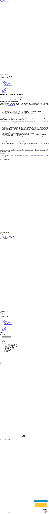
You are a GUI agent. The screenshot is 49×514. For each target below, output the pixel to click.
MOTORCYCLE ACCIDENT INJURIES (11, 346)
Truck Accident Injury (7, 84)
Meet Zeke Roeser (4, 90)
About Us (3, 81)
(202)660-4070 (2, 314)
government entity (39, 118)
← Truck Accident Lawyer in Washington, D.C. (7, 236)
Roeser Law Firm (15, 155)
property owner (11, 111)
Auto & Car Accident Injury (8, 83)
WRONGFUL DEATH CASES (10, 348)
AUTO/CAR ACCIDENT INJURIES (11, 344)
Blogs (3, 91)
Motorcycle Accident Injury (8, 85)
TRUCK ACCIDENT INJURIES (10, 345)
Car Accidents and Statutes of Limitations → (6, 237)
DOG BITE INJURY (8, 350)
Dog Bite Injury (6, 88)
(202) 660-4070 (37, 155)
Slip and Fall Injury (7, 87)
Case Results (4, 89)
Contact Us (3, 92)
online (42, 155)
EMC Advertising (10, 512)
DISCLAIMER (13, 438)
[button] (0, 332)
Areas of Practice (4, 82)
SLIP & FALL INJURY (8, 349)
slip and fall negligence (11, 105)
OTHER (6, 351)
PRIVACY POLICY (19, 438)
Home (3, 80)
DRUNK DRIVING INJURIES (10, 347)
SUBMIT (1, 362)
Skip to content (2, 0)
